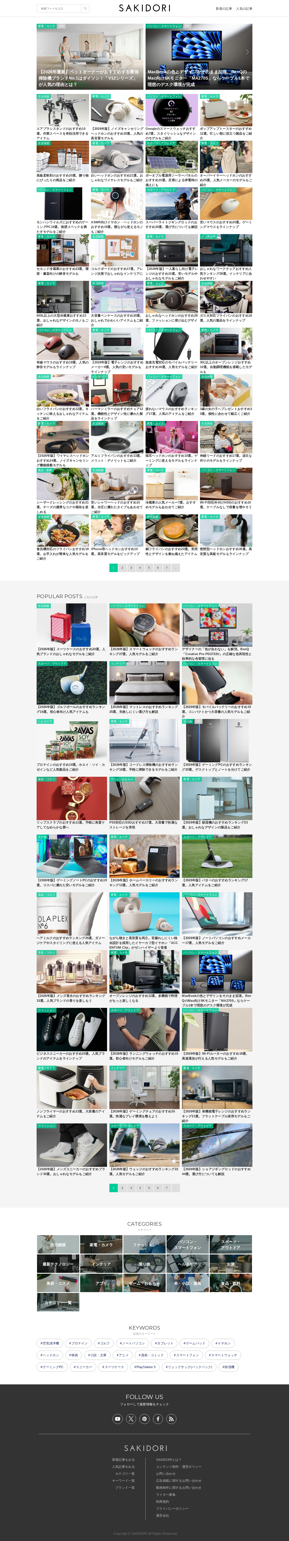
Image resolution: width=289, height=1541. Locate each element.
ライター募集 (166, 1494)
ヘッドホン (51, 1355)
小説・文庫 (98, 1355)
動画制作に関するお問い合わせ (178, 1487)
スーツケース (114, 1367)
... (176, 567)
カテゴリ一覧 (125, 1473)
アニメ (124, 1355)
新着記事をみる (123, 1459)
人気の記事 (244, 8)
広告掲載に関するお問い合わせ (178, 1480)
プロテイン (80, 1343)
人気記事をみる (123, 1466)
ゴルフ (105, 1343)
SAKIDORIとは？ (169, 1459)
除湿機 (229, 1367)
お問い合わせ (166, 1473)
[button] (41, 52)
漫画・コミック (152, 1355)
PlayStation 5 (146, 1367)
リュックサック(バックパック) (190, 1367)
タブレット (165, 1343)
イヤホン (224, 1343)
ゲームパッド (195, 1343)
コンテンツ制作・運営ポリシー (178, 1466)
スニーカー (84, 1367)
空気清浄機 (51, 1343)
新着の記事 (224, 8)
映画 (75, 1355)
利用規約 (162, 1501)
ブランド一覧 (125, 1487)
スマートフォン (187, 1355)
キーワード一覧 (123, 1480)
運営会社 (162, 1515)
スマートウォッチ (224, 1355)
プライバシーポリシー (172, 1508)
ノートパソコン (133, 1343)
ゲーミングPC (53, 1367)
